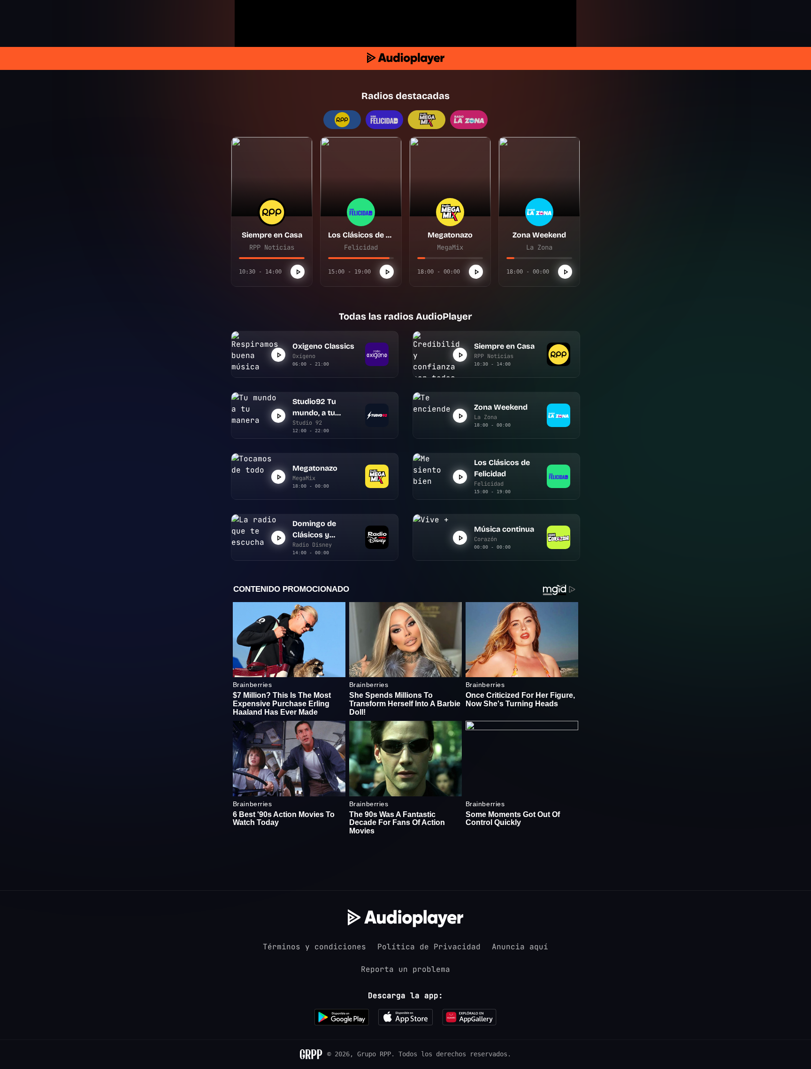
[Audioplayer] (405, 58)
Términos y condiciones (314, 947)
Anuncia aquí (520, 947)
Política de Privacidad (429, 947)
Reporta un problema (405, 969)
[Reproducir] (298, 272)
